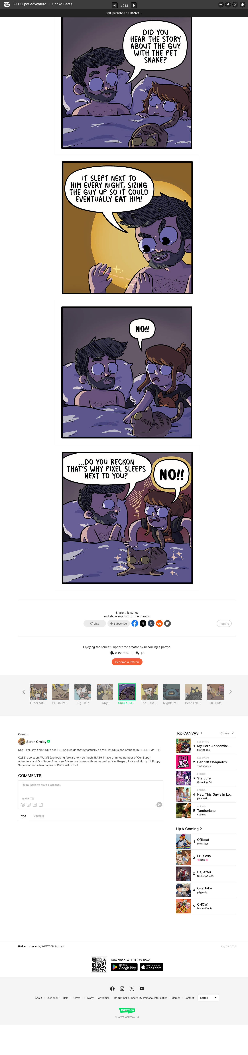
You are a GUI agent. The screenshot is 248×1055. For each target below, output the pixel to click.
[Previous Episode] (115, 5)
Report (224, 623)
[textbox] (90, 788)
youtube (142, 988)
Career (176, 997)
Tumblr (151, 623)
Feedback (52, 997)
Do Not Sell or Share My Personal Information (140, 997)
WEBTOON (7, 4)
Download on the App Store (151, 967)
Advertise (103, 997)
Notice (21, 946)
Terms (76, 997)
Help (65, 997)
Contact (189, 997)
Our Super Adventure (30, 4)
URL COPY (242, 4)
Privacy (89, 997)
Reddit (159, 623)
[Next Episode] (134, 5)
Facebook (228, 4)
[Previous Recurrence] (23, 692)
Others (224, 733)
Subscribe (221, 4)
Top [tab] (23, 816)
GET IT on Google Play (124, 967)
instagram (122, 988)
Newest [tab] (39, 816)
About (38, 997)
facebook (112, 988)
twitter (132, 988)
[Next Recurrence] (230, 692)
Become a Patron (127, 662)
